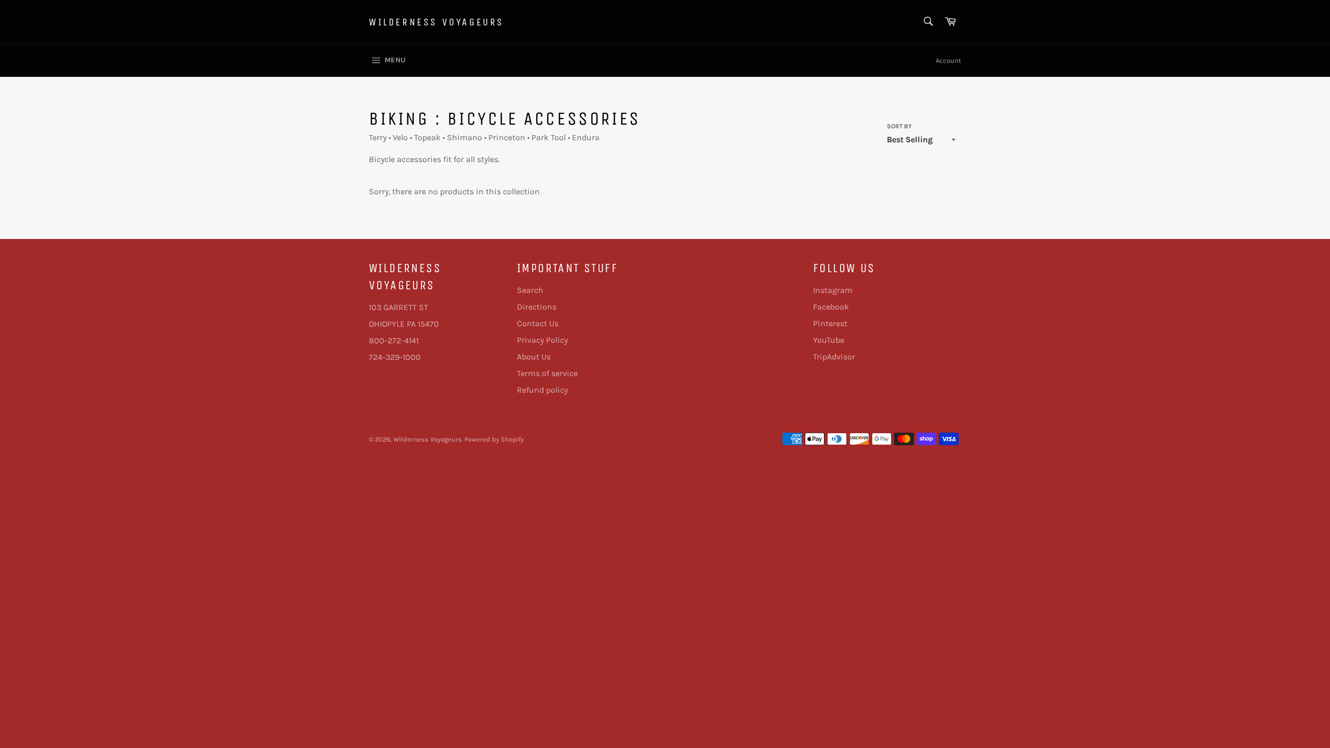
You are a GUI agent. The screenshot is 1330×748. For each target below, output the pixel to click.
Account (948, 60)
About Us (534, 357)
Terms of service (547, 373)
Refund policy (542, 390)
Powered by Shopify (494, 439)
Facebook (831, 307)
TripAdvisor (834, 357)
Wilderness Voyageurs (436, 22)
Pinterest (830, 323)
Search (530, 290)
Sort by (899, 126)
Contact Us (537, 323)
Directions (536, 307)
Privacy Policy (542, 340)
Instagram (833, 290)
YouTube (828, 340)
